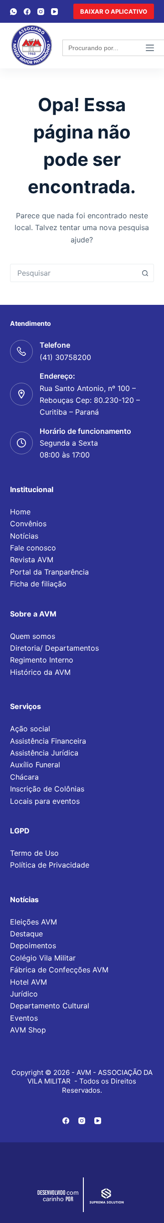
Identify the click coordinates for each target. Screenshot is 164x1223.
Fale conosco (33, 547)
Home (20, 511)
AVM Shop (28, 1029)
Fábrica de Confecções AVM (59, 969)
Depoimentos (33, 945)
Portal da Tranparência (49, 571)
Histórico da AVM (40, 672)
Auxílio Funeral (35, 764)
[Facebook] (27, 11)
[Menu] (150, 48)
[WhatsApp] (13, 11)
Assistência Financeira (48, 740)
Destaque (26, 933)
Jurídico (24, 993)
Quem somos (32, 636)
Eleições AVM (33, 921)
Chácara (24, 776)
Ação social (30, 728)
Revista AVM (31, 559)
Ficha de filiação (38, 583)
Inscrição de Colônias (47, 788)
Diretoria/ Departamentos (54, 648)
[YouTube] (54, 11)
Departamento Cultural (49, 1005)
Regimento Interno (41, 659)
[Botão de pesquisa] (145, 273)
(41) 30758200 (65, 357)
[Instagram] (40, 11)
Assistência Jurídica (44, 752)
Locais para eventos (45, 801)
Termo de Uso (34, 853)
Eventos (24, 1018)
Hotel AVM (28, 982)
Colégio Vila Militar (43, 957)
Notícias (24, 535)
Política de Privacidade (49, 864)
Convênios (28, 523)
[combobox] (73, 273)
